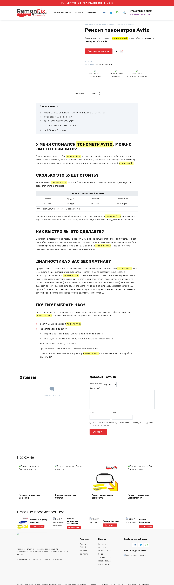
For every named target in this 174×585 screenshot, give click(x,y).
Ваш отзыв (95, 388)
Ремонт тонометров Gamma (66, 496)
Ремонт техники (61, 13)
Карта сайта (103, 564)
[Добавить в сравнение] (121, 50)
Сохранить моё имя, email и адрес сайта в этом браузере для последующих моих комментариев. (122, 424)
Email (114, 413)
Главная (88, 25)
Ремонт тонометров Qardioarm (102, 496)
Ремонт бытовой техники (104, 25)
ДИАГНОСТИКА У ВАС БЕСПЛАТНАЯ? (60, 125)
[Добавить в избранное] (116, 50)
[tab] (79, 93)
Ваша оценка (96, 384)
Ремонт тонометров (125, 25)
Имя (92, 413)
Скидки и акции (104, 561)
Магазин (79, 13)
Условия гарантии (105, 557)
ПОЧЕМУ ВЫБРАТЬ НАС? (55, 130)
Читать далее (37, 526)
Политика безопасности (104, 549)
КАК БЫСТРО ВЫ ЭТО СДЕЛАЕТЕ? (59, 121)
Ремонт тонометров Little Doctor (138, 496)
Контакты (91, 13)
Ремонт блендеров (144, 521)
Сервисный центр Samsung (39, 521)
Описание (79, 93)
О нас (100, 554)
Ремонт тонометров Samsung (29, 496)
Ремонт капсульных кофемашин (72, 521)
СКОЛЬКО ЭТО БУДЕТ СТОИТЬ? (58, 117)
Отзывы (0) (94, 93)
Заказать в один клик (98, 51)
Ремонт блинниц (111, 521)
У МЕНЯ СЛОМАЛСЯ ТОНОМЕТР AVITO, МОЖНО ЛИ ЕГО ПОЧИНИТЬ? (74, 113)
